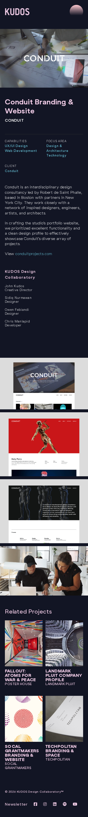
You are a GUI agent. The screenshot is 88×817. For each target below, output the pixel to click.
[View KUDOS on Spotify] (65, 804)
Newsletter (16, 804)
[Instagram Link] (45, 804)
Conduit (12, 171)
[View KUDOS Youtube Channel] (75, 804)
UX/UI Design (16, 146)
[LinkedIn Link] (55, 804)
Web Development (21, 151)
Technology (56, 155)
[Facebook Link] (36, 804)
